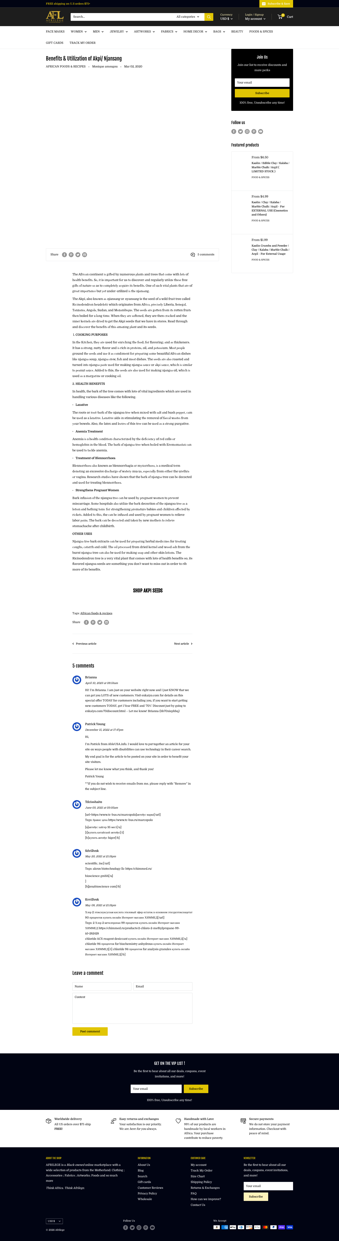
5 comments (206, 254)
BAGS (217, 31)
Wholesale (145, 1199)
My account (254, 18)
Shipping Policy (201, 1182)
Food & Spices (260, 177)
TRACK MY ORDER (83, 42)
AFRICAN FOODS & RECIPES (66, 66)
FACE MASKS (55, 31)
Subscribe (262, 93)
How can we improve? (206, 1199)
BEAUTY (237, 31)
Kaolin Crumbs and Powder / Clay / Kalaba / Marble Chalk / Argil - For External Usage (270, 250)
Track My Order (201, 1170)
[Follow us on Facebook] (233, 131)
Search (142, 1176)
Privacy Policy (147, 1193)
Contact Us (198, 1205)
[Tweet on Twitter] (77, 254)
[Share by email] (84, 254)
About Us (144, 1165)
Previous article (86, 643)
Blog (141, 1170)
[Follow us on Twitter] (240, 131)
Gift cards (144, 1182)
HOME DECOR (193, 31)
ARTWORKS (142, 31)
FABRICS (167, 31)
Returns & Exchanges (205, 1187)
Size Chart (198, 1176)
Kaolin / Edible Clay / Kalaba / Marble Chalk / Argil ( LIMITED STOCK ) (270, 167)
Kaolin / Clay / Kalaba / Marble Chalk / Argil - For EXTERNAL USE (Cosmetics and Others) (270, 208)
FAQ (194, 1193)
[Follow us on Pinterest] (253, 131)
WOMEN (77, 31)
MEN (96, 31)
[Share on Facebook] (64, 254)
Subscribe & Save (279, 3)
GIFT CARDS (54, 42)
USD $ (51, 1221)
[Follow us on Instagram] (247, 131)
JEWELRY (117, 31)
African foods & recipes (96, 613)
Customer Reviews (150, 1187)
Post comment (90, 1031)
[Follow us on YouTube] (260, 131)
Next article (181, 643)
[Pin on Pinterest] (71, 254)
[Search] (208, 17)
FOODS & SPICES (261, 31)
